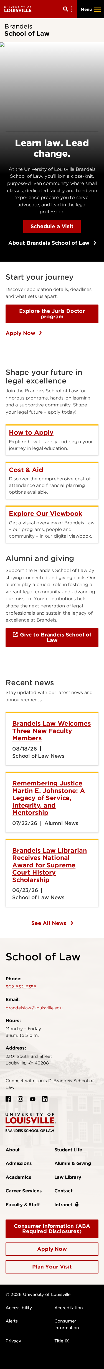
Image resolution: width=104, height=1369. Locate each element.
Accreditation (68, 1307)
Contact (63, 1190)
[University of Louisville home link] (18, 9)
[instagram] (20, 1099)
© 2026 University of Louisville (38, 1294)
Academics (18, 1177)
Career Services (24, 1190)
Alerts (12, 1321)
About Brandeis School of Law (49, 243)
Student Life (68, 1150)
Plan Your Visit (52, 1267)
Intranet (63, 1204)
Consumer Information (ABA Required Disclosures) (52, 1228)
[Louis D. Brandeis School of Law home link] (31, 1122)
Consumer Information (66, 1324)
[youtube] (32, 1099)
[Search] (68, 9)
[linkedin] (45, 1099)
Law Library (67, 1177)
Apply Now (21, 333)
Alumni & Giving (72, 1163)
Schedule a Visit (52, 226)
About (13, 1150)
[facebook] (8, 1099)
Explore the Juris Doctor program (52, 313)
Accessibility (19, 1307)
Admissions (18, 1163)
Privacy (13, 1341)
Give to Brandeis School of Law (55, 637)
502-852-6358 (21, 986)
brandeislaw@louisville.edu (34, 1008)
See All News (49, 923)
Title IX (61, 1341)
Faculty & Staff (23, 1204)
